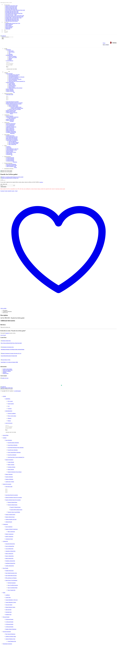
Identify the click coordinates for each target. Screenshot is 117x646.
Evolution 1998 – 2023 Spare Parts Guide (13, 17)
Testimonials (7, 28)
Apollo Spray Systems (9, 481)
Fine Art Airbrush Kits (10, 124)
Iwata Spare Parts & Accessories (12, 101)
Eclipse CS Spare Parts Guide (11, 6)
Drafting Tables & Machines (10, 629)
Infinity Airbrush (12, 84)
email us (41, 182)
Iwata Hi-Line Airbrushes (13, 78)
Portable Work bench (10, 135)
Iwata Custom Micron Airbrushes (15, 79)
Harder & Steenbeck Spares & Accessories (14, 102)
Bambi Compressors (10, 120)
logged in (7, 333)
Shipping (10, 58)
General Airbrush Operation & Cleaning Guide (9, 355)
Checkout (10, 54)
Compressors (6, 114)
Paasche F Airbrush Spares (16, 107)
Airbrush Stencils (8, 521)
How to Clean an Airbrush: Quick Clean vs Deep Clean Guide (11, 343)
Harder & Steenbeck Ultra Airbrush (15, 87)
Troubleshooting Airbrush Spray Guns (12, 23)
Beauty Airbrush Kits (10, 129)
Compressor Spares (10, 121)
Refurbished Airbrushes (8, 168)
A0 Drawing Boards (10, 157)
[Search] (3, 38)
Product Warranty (8, 27)
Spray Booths (7, 134)
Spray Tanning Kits (12, 144)
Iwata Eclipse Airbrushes (13, 75)
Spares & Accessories (8, 93)
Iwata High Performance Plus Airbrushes (16, 76)
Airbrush (6, 72)
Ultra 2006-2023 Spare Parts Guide (12, 19)
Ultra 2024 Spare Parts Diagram (11, 21)
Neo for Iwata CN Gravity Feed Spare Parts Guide (15, 10)
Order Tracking (12, 51)
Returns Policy (6, 373)
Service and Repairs (9, 26)
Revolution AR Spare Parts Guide (11, 11)
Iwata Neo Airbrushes (13, 80)
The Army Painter (9, 151)
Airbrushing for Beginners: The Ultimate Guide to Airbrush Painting (12, 349)
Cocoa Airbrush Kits (10, 125)
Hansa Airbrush (12, 86)
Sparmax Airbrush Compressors (12, 116)
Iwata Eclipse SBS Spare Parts (11, 9)
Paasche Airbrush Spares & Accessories (13, 103)
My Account (11, 50)
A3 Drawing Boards (10, 160)
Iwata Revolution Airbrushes (14, 74)
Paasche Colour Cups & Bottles (15, 109)
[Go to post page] (6, 340)
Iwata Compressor (9, 115)
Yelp (12, 387)
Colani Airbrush (12, 83)
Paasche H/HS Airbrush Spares (17, 108)
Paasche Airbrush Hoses (13, 104)
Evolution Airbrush (12, 85)
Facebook (2, 190)
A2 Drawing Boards (10, 159)
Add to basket (3, 186)
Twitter (6, 190)
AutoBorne (8, 146)
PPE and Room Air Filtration (11, 138)
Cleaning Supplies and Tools (11, 112)
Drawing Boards (7, 156)
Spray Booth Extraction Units (12, 136)
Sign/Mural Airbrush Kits (11, 132)
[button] (1, 393)
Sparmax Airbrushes (10, 91)
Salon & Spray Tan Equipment (12, 140)
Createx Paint (8, 147)
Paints (5, 145)
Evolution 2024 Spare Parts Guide (12, 18)
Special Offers (5, 435)
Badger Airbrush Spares (10, 111)
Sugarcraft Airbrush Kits (11, 123)
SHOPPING (8, 49)
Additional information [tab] (7, 311)
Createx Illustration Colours (11, 149)
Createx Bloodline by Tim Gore (12, 148)
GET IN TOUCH (9, 60)
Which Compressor (9, 24)
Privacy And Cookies (13, 57)
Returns (10, 59)
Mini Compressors (12, 118)
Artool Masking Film (12, 641)
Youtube (9, 387)
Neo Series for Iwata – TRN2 (11, 14)
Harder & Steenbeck (10, 82)
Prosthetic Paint (8, 614)
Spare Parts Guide (7, 4)
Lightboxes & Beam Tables (11, 165)
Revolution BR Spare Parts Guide (11, 12)
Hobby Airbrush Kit (10, 127)
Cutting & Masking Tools (11, 166)
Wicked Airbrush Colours (11, 152)
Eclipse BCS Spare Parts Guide (11, 5)
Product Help (6, 22)
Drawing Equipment (8, 163)
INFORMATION (9, 55)
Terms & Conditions (12, 56)
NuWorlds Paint (9, 154)
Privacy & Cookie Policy (8, 370)
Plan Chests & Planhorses (11, 164)
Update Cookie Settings (7, 368)
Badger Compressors (10, 119)
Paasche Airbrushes (10, 90)
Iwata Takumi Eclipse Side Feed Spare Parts (13, 13)
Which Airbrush (8, 25)
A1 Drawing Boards (10, 158)
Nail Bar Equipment (12, 141)
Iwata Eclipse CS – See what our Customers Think (9, 362)
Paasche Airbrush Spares (13, 106)
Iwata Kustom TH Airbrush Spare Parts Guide (14, 16)
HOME (5, 48)
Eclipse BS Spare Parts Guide (11, 7)
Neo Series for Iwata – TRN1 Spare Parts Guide (14, 15)
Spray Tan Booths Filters (13, 143)
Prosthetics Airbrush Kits (11, 131)
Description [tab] (5, 310)
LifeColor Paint (9, 153)
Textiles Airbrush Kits (10, 133)
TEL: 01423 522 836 (5, 384)
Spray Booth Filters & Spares (11, 137)
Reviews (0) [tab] (5, 312)
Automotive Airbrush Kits (11, 126)
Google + (13, 190)
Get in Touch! (3, 335)
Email (16, 190)
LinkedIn (9, 190)
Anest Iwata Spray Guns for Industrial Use (17, 81)
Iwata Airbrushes (9, 73)
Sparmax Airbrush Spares (11, 110)
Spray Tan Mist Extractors (14, 142)
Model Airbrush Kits (10, 130)
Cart (9, 53)
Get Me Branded (17, 390)
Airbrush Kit (6, 122)
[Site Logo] (3, 35)
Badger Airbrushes (9, 89)
